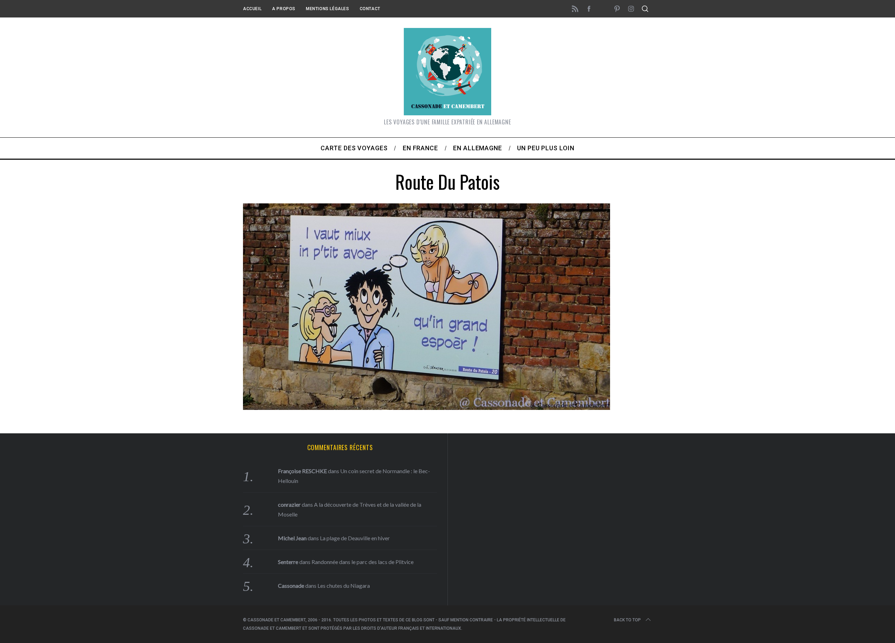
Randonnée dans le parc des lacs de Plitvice (363, 561)
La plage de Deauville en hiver (355, 538)
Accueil (252, 8)
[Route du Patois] (426, 407)
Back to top (627, 619)
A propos (283, 8)
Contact (370, 8)
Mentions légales (327, 8)
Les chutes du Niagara (343, 585)
